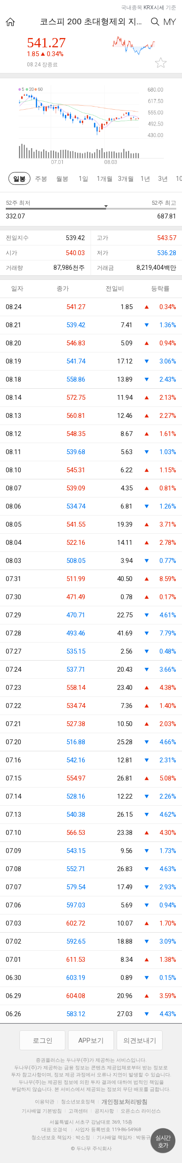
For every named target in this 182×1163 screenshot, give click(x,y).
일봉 (19, 178)
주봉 (41, 178)
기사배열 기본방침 (42, 1111)
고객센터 (78, 1111)
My (170, 22)
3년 (163, 178)
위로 (163, 1141)
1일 (83, 178)
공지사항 (104, 1111)
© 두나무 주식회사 (91, 1149)
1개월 (105, 178)
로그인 (43, 1040)
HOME (10, 22)
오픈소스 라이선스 (141, 1111)
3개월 (126, 178)
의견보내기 (139, 1040)
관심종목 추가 (161, 62)
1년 (145, 178)
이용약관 (44, 1102)
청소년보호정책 (78, 1102)
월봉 (62, 178)
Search (155, 22)
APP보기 (91, 1040)
